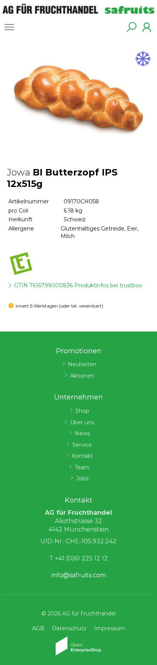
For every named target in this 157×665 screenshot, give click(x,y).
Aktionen (82, 375)
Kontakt (82, 455)
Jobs (82, 478)
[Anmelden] (146, 27)
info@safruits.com (78, 575)
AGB (38, 628)
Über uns (82, 422)
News (82, 433)
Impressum (109, 628)
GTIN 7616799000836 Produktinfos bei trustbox (78, 285)
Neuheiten (82, 364)
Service (82, 444)
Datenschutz (69, 628)
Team (82, 467)
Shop (82, 410)
